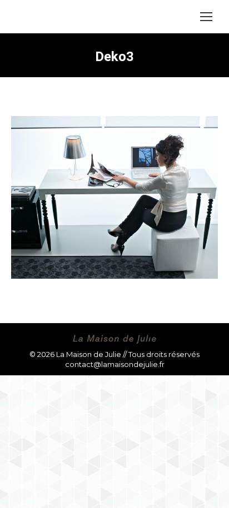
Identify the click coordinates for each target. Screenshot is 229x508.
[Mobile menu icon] (206, 16)
